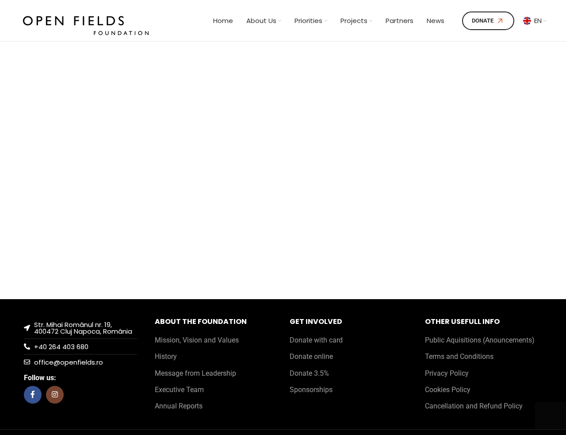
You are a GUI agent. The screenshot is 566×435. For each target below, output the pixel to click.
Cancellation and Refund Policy (474, 406)
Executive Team (179, 389)
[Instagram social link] (55, 395)
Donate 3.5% (309, 373)
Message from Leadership (195, 373)
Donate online (311, 356)
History (166, 356)
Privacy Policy (447, 373)
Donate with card (316, 340)
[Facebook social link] (33, 395)
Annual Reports (179, 406)
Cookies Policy (447, 389)
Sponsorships (311, 389)
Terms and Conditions (459, 356)
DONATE (482, 20)
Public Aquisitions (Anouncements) (480, 340)
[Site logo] (85, 20)
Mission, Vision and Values (197, 340)
